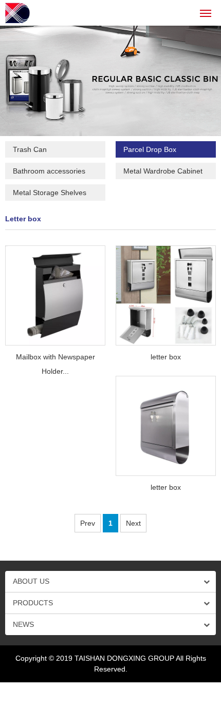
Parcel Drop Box (149, 149)
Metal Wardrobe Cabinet (162, 171)
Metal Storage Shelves (49, 192)
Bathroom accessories (49, 171)
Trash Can (30, 149)
